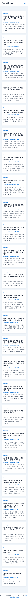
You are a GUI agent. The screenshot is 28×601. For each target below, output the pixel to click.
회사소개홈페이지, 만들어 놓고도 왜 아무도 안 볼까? (13, 158)
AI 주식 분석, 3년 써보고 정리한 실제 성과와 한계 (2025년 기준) (13, 275)
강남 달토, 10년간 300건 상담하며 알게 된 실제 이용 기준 (13, 228)
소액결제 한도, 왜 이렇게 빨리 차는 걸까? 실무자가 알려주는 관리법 (13, 18)
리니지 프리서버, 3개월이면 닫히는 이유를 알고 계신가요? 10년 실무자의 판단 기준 (13, 505)
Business (5, 13)
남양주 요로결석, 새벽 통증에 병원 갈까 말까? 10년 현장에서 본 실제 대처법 (13, 67)
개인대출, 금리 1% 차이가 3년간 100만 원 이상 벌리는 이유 (13, 88)
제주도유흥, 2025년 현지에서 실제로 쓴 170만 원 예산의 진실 (13, 319)
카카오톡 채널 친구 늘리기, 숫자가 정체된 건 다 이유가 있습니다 (13, 111)
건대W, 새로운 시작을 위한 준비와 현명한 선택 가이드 (13, 296)
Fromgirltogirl (7, 3)
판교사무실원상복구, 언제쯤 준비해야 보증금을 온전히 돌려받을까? (13, 252)
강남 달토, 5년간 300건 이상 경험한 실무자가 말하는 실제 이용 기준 (13, 42)
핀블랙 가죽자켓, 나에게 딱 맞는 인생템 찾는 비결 (13, 411)
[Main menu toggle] (24, 3)
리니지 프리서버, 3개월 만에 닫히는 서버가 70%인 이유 (13, 528)
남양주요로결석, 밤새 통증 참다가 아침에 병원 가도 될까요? (13, 481)
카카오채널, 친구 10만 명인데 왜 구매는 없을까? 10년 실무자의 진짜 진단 (13, 363)
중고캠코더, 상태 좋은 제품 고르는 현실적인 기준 (13, 206)
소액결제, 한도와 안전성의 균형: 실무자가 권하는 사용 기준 (13, 459)
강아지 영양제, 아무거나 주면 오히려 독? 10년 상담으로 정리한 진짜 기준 (13, 388)
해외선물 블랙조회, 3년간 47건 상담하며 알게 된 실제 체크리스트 (13, 135)
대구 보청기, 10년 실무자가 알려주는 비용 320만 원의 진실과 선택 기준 (13, 435)
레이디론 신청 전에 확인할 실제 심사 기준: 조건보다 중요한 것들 (13, 342)
